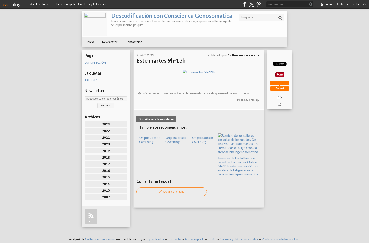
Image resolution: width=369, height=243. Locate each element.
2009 (106, 197)
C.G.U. (212, 239)
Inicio (90, 42)
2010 (106, 190)
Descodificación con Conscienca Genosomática (171, 15)
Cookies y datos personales (239, 239)
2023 (106, 124)
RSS (91, 222)
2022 (106, 131)
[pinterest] (258, 4)
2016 (106, 170)
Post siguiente (246, 99)
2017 (106, 164)
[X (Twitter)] (251, 4)
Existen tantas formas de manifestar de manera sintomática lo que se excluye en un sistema (195, 93)
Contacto (174, 239)
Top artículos (155, 239)
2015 (106, 177)
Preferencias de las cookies (281, 239)
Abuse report (194, 239)
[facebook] (244, 4)
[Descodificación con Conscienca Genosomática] (95, 24)
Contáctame (134, 42)
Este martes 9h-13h (161, 60)
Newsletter (109, 42)
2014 (106, 184)
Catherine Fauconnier (100, 239)
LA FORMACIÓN (95, 62)
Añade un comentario (171, 191)
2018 (106, 157)
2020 (106, 144)
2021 (106, 137)
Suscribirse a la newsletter (156, 119)
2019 (106, 151)
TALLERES (91, 80)
